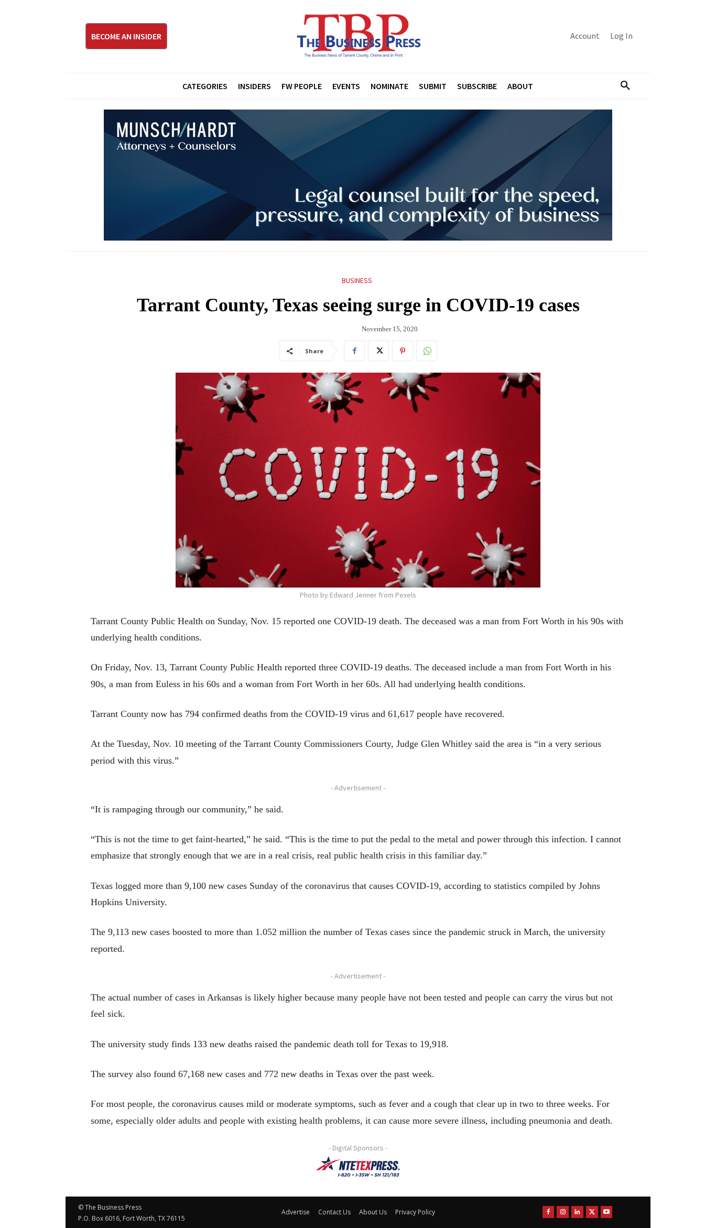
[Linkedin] (577, 1212)
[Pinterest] (402, 350)
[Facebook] (354, 350)
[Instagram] (563, 1212)
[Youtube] (607, 1212)
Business (357, 280)
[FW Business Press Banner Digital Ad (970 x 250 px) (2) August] (358, 175)
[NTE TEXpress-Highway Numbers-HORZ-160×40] (358, 1166)
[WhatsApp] (426, 350)
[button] (621, 86)
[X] (378, 350)
